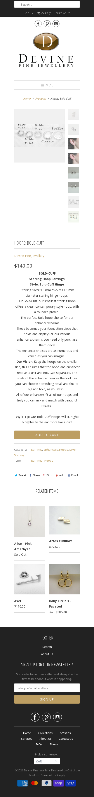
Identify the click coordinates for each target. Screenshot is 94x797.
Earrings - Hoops (42, 460)
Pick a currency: (47, 754)
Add (61, 475)
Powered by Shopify (53, 775)
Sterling (19, 455)
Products (40, 98)
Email (74, 475)
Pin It (49, 475)
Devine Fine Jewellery (29, 256)
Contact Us (66, 739)
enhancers (51, 450)
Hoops (63, 450)
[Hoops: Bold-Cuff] (39, 136)
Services (26, 739)
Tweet (22, 475)
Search (47, 647)
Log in (28, 13)
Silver (73, 450)
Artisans (65, 733)
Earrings (36, 450)
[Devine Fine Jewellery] (47, 53)
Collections (45, 733)
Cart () (46, 13)
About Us (47, 654)
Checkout (63, 13)
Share (36, 475)
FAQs (39, 744)
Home (27, 733)
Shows (54, 744)
